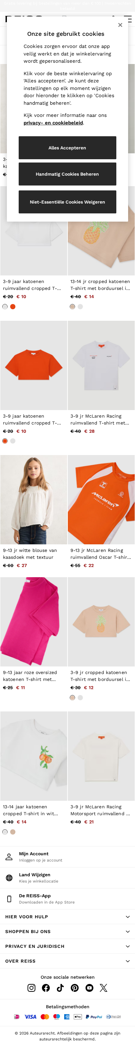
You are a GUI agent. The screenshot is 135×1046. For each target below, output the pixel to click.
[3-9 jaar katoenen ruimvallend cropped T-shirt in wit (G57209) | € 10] (33, 230)
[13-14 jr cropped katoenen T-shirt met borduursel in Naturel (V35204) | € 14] (101, 230)
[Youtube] (89, 988)
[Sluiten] (120, 25)
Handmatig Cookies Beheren (67, 174)
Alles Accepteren (67, 147)
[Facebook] (46, 988)
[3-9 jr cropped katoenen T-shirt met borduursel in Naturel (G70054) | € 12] (101, 621)
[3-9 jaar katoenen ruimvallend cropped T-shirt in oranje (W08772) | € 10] (33, 365)
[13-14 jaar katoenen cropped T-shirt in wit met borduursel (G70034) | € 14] (33, 756)
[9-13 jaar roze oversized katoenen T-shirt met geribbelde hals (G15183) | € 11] (33, 621)
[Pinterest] (75, 988)
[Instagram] (31, 988)
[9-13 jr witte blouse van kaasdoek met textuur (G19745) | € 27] (33, 499)
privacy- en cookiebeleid (53, 123)
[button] (67, 916)
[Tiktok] (60, 988)
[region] (67, 119)
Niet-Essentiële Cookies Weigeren (67, 202)
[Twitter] (103, 988)
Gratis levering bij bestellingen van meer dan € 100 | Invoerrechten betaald (67, 6)
